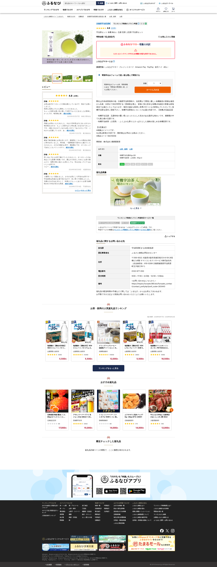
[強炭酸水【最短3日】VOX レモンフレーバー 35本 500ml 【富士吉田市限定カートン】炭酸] (134, 332)
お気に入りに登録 (167, 37)
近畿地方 (81, 16)
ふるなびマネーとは (104, 61)
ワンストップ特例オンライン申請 (125, 24)
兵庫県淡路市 (103, 351)
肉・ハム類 (63, 505)
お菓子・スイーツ (74, 511)
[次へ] (171, 410)
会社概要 (49, 564)
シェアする (171, 236)
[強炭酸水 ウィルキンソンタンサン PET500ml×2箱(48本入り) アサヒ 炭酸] (160, 332)
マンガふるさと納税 (160, 514)
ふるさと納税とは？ (138, 505)
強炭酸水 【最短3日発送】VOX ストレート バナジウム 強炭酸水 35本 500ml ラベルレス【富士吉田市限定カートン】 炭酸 (56, 347)
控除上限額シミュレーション (141, 511)
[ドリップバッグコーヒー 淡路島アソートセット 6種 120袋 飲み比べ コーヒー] (108, 332)
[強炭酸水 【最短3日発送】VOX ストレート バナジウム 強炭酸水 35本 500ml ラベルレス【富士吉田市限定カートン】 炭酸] (57, 332)
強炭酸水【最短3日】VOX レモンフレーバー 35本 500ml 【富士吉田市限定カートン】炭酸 (134, 347)
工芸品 (84, 508)
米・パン (62, 508)
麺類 (70, 514)
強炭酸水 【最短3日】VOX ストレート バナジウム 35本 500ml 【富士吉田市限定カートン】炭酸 (82, 347)
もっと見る (134, 208)
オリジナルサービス (137, 10)
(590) (163, 355)
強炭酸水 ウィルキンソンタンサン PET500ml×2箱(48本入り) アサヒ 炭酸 (159, 347)
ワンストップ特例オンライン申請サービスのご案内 (132, 230)
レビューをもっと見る (83, 190)
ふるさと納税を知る (115, 10)
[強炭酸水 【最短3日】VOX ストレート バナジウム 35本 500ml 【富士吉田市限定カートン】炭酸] (82, 332)
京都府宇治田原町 (103, 23)
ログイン (158, 11)
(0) (59, 424)
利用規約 (58, 564)
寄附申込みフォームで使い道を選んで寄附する (121, 75)
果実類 (62, 514)
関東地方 (97, 514)
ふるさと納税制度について (140, 514)
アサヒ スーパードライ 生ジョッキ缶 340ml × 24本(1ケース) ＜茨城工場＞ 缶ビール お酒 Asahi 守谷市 (82, 416)
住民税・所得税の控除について (141, 520)
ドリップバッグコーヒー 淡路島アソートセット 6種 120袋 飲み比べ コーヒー (108, 347)
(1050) (112, 355)
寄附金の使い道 (158, 511)
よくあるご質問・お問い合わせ (117, 3)
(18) (162, 424)
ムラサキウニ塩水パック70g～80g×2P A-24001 (134, 416)
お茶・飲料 (112, 16)
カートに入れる (152, 90)
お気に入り (166, 11)
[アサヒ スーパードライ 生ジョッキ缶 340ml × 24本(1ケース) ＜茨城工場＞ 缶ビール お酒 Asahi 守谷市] (82, 401)
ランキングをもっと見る (108, 368)
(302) (86, 424)
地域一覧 (97, 505)
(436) (60, 355)
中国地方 (106, 505)
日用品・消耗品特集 (120, 520)
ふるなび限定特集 (119, 523)
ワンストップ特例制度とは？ (162, 505)
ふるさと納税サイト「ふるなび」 (54, 16)
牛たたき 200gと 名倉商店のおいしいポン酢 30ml (160, 416)
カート (173, 11)
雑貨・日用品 (73, 517)
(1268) (86, 355)
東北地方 (97, 511)
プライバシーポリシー (72, 564)
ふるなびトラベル (167, 3)
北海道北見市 (51, 420)
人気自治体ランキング (49, 515)
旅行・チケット (87, 514)
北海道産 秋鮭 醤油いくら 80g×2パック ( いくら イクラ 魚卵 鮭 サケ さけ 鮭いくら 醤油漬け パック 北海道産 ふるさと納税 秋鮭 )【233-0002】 (56, 416)
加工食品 (84, 505)
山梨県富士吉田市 (53, 351)
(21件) (113, 28)
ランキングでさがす (51, 10)
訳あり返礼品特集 (119, 508)
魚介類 (62, 517)
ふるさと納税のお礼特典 (161, 508)
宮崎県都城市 (103, 420)
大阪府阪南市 (154, 420)
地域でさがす (68, 10)
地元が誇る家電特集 (120, 517)
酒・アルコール (73, 505)
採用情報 (86, 564)
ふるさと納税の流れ (138, 508)
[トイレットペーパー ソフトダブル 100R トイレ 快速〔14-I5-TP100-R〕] (108, 401)
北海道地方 (98, 508)
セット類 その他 (87, 517)
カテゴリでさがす (83, 10)
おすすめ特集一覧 (119, 505)
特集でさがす (99, 10)
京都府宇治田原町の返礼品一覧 (96, 16)
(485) (137, 355)
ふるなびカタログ (149, 3)
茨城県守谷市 (77, 420)
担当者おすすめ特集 (120, 511)
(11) (136, 424)
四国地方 (106, 508)
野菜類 (62, 520)
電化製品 (62, 511)
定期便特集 (117, 514)
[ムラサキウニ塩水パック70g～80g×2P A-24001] (134, 401)
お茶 (121, 16)
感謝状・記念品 (87, 511)
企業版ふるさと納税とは (161, 517)
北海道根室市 (129, 420)
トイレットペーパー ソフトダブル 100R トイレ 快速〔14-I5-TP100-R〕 (108, 416)
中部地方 (97, 517)
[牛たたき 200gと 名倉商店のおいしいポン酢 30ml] (160, 401)
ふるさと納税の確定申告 (139, 517)
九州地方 (106, 511)
